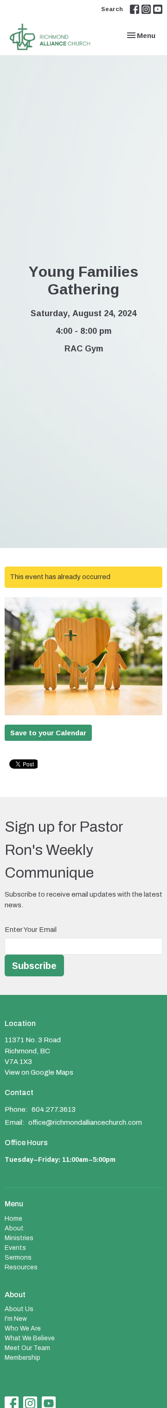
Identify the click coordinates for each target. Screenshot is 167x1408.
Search (112, 8)
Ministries (19, 1238)
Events (15, 1247)
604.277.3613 (54, 1109)
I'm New (16, 1318)
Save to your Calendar (48, 732)
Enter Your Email (31, 929)
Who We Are (23, 1328)
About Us (19, 1309)
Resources (21, 1267)
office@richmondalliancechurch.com (85, 1122)
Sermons (18, 1257)
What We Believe (30, 1338)
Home (13, 1218)
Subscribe (34, 965)
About (14, 1228)
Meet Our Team (27, 1347)
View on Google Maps (39, 1072)
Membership (22, 1357)
